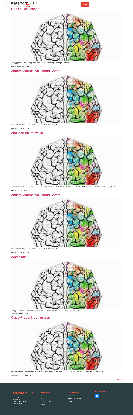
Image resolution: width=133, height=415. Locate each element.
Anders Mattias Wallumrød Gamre (35, 71)
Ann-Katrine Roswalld (27, 133)
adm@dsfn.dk (21, 401)
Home (85, 5)
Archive (115, 5)
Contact (127, 5)
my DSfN (104, 5)
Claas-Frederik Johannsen (30, 317)
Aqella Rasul (20, 257)
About (93, 5)
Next (119, 379)
